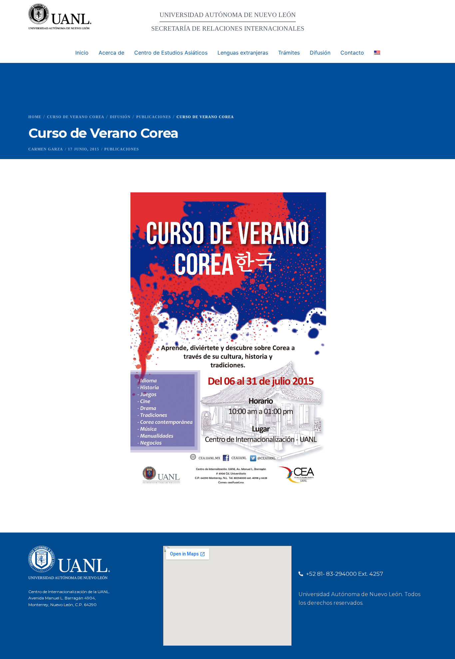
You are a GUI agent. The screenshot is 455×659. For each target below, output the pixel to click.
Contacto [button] (352, 52)
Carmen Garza (45, 149)
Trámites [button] (289, 52)
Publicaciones (121, 149)
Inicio (82, 52)
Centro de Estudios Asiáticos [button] (171, 52)
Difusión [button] (320, 52)
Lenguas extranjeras (243, 52)
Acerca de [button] (111, 52)
